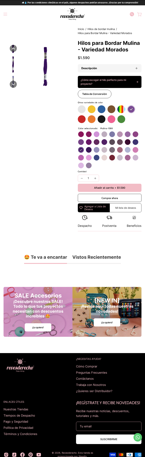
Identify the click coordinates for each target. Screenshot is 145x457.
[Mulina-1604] (112, 134)
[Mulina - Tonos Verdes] (121, 119)
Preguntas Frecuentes (91, 372)
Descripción (89, 68)
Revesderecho (69, 453)
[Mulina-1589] (89, 150)
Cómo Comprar (86, 366)
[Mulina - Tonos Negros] (101, 119)
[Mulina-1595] (135, 134)
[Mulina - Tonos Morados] (131, 109)
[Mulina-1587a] (135, 157)
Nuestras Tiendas (16, 409)
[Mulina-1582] (112, 150)
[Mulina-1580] (112, 142)
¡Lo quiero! (38, 327)
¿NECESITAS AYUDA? (88, 358)
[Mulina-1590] (104, 142)
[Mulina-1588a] (81, 165)
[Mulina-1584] (127, 142)
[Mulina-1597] (89, 157)
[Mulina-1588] (81, 150)
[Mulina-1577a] (104, 157)
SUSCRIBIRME (108, 439)
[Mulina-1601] (135, 150)
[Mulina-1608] (96, 150)
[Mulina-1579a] (112, 157)
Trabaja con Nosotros (91, 384)
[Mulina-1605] (135, 142)
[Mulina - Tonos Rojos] (82, 119)
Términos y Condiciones (20, 434)
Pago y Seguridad (16, 421)
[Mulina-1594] (89, 142)
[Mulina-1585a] (127, 157)
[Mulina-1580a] (120, 157)
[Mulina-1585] (96, 142)
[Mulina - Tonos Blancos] (82, 109)
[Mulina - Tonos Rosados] (111, 119)
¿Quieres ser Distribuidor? (94, 391)
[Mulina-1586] (120, 134)
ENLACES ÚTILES (14, 401)
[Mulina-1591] (81, 142)
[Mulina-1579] (120, 150)
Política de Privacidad (18, 428)
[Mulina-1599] (81, 134)
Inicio (81, 29)
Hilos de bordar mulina (101, 29)
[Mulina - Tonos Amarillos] (91, 109)
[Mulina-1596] (81, 157)
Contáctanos (85, 378)
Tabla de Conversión (94, 93)
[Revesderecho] (72, 14)
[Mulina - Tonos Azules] (101, 109)
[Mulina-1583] (120, 142)
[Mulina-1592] (127, 134)
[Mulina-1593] (96, 134)
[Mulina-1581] (104, 150)
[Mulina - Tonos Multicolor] (121, 109)
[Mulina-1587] (104, 134)
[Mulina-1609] (96, 157)
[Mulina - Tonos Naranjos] (91, 119)
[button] (132, 14)
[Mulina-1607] (127, 150)
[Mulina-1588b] (89, 165)
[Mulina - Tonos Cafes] (111, 109)
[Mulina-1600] (89, 134)
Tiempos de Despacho (19, 415)
